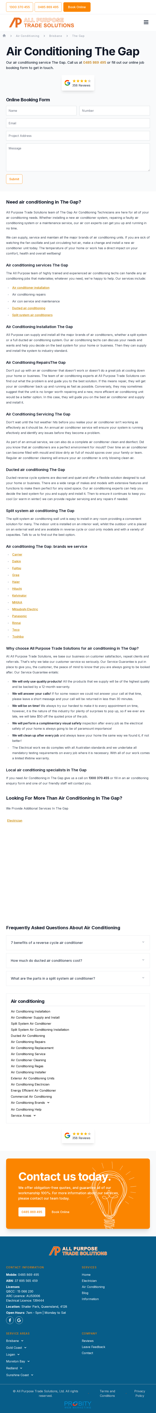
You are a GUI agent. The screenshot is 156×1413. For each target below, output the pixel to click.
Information (90, 1299)
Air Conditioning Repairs (28, 1042)
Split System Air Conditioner (31, 1023)
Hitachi (17, 589)
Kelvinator (19, 595)
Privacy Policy (139, 1393)
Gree (15, 575)
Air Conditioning (93, 1287)
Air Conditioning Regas (27, 1066)
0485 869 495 (94, 62)
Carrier (17, 554)
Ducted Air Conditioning (28, 1036)
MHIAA (17, 602)
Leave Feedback (93, 1347)
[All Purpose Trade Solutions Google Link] (19, 1320)
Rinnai (16, 623)
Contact (87, 1353)
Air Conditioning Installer (28, 1072)
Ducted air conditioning (28, 308)
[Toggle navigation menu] (146, 22)
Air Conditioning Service (28, 1054)
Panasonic (19, 616)
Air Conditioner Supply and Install (35, 1017)
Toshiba (18, 636)
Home (86, 1275)
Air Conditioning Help (26, 1109)
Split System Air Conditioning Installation (40, 1030)
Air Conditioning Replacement (32, 1048)
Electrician (14, 820)
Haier (16, 582)
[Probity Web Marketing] (78, 1404)
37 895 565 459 (26, 1281)
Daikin (16, 561)
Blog (85, 1293)
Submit (14, 179)
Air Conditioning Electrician (30, 1084)
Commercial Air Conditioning (31, 1096)
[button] (78, 943)
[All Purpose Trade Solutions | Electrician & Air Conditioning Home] (41, 23)
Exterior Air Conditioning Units (32, 1078)
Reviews (88, 1341)
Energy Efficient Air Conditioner (33, 1090)
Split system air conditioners (32, 315)
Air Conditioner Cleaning (28, 1060)
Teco (16, 630)
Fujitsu (16, 568)
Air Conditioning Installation (30, 1011)
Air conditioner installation (30, 287)
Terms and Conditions (107, 1393)
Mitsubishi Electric (25, 609)
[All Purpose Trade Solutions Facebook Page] (10, 1320)
